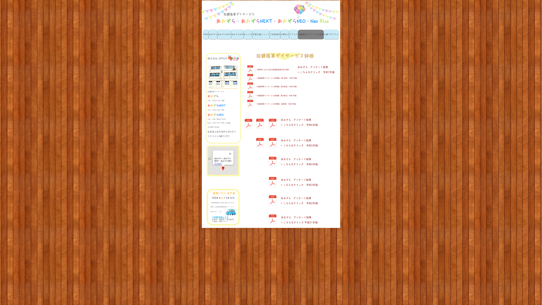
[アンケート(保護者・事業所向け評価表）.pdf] (272, 220)
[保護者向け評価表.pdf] (272, 162)
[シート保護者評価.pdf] (272, 124)
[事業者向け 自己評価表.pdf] (259, 143)
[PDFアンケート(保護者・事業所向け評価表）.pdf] (272, 200)
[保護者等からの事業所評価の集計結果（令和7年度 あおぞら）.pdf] (250, 78)
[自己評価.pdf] (248, 124)
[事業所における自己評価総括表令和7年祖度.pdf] (250, 70)
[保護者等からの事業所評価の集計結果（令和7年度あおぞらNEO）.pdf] (250, 95)
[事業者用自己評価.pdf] (259, 124)
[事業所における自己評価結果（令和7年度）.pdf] (250, 104)
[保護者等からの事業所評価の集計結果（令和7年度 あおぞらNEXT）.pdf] (250, 87)
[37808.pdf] (272, 143)
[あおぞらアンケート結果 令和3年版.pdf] (272, 182)
